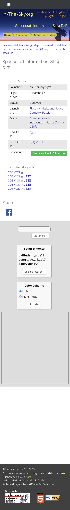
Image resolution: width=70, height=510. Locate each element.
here (28, 477)
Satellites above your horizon (21, 49)
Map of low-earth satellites (50, 45)
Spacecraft (23, 35)
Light (25, 291)
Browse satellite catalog (17, 45)
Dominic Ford (13, 469)
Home (8, 35)
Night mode (29, 296)
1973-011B (36, 142)
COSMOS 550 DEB (20, 176)
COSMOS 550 (16, 172)
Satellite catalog (44, 35)
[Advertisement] (35, 348)
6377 (33, 132)
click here (60, 473)
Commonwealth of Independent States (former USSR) (47, 122)
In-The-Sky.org (18, 14)
